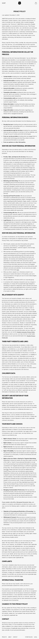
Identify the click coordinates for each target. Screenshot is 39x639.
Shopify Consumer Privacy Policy (26, 332)
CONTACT (15, 637)
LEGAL (35, 637)
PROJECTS (4, 637)
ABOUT (10, 637)
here (18, 269)
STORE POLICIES (29, 637)
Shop (4, 3)
